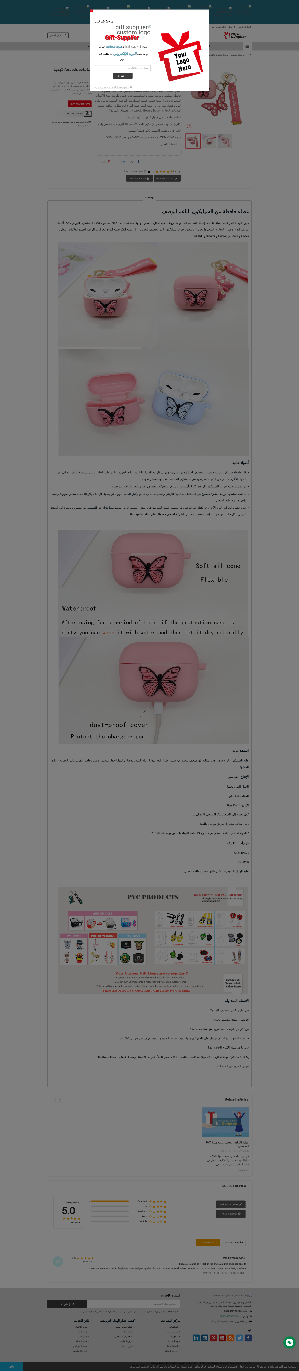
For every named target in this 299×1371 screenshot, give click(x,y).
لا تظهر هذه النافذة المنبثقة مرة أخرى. (111, 87)
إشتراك (122, 75)
